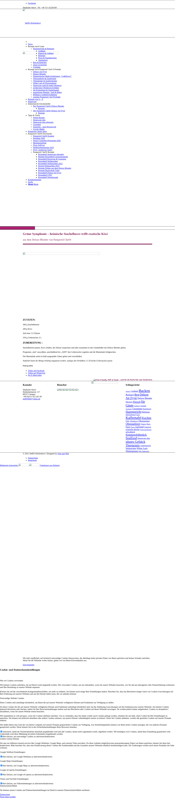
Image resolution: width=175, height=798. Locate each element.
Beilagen (130, 394)
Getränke (129, 409)
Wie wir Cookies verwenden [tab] (11, 681)
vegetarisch (145, 445)
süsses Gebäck (135, 441)
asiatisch (128, 391)
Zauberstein (145, 451)
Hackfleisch (147, 409)
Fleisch (137, 401)
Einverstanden (28, 665)
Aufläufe (134, 391)
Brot (136, 394)
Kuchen (146, 417)
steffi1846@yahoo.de (31, 399)
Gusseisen (137, 408)
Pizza (133, 427)
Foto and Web (63, 454)
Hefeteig (146, 412)
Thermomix (133, 445)
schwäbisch (130, 432)
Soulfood (131, 438)
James (138, 415)
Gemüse (143, 406)
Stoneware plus (143, 438)
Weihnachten (131, 448)
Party (149, 424)
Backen (144, 391)
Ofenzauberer (133, 423)
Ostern (143, 424)
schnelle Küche (133, 429)
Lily (128, 421)
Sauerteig (147, 427)
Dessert (129, 402)
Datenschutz (5, 794)
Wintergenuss (132, 451)
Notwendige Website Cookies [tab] (12, 698)
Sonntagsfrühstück (136, 434)
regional (139, 426)
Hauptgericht (133, 411)
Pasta (128, 427)
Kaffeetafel (133, 418)
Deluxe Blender (144, 398)
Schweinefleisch (145, 430)
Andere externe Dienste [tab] (9, 739)
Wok (140, 451)
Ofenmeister (144, 421)
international (131, 415)
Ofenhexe (134, 421)
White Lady (142, 448)
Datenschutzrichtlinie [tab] (8, 786)
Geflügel (137, 406)
